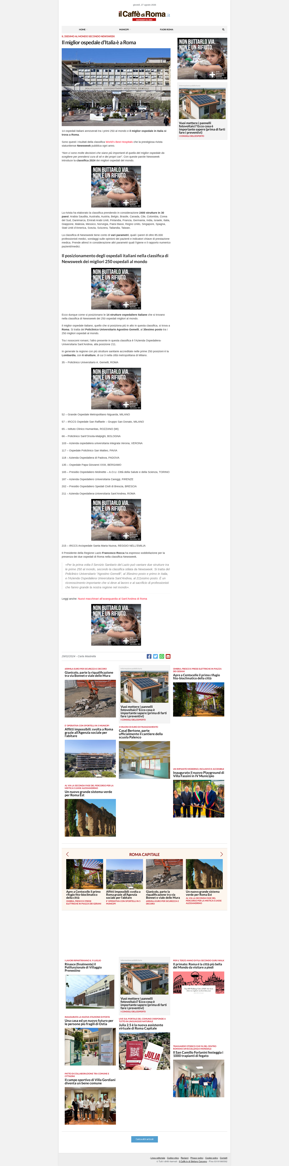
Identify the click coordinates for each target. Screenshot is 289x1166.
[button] (67, 854)
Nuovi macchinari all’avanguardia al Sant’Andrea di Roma (112, 598)
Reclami (184, 1157)
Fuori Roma (166, 29)
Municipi (124, 29)
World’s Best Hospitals (119, 141)
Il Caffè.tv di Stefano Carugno (193, 1161)
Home (82, 29)
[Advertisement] (198, 744)
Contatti (223, 1157)
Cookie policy (211, 1157)
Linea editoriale (158, 1157)
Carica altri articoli (144, 1139)
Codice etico (173, 1157)
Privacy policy (196, 1157)
